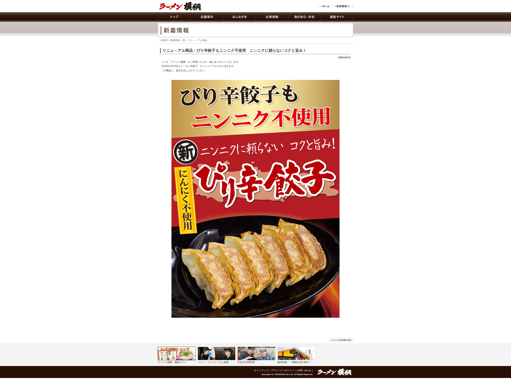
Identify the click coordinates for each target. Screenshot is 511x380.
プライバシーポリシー (283, 370)
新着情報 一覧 (177, 40)
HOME (164, 40)
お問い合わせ (304, 370)
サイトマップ (261, 370)
